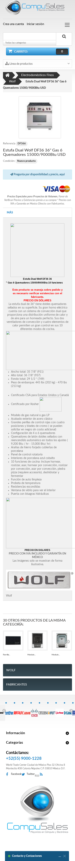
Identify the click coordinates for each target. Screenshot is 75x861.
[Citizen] (43, 711)
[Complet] (51, 711)
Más (10, 212)
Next (71, 711)
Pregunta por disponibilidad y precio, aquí (39, 174)
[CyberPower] (59, 711)
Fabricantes (16, 684)
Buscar (64, 41)
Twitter (31, 774)
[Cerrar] (64, 856)
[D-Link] (68, 711)
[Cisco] (34, 711)
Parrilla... (6, 655)
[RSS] (42, 774)
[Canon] (26, 711)
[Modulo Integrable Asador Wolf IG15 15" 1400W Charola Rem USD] (37, 641)
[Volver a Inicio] (7, 75)
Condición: (9, 161)
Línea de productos (21, 64)
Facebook (16, 774)
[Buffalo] (18, 711)
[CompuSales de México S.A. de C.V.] (37, 809)
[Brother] (9, 711)
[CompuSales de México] (37, 8)
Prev (4, 711)
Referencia (9, 143)
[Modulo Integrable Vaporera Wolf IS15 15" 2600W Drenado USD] (62, 641)
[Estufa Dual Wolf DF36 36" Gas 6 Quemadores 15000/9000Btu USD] (40, 117)
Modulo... (31, 655)
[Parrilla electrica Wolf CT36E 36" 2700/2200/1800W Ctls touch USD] (13, 641)
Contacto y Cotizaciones (27, 856)
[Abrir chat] (59, 856)
